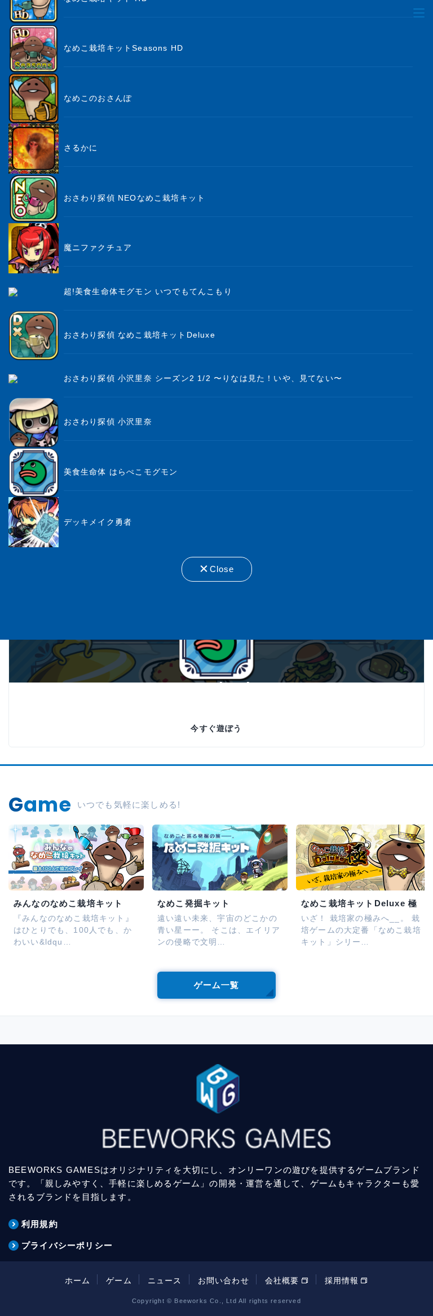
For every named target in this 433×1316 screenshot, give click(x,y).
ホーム (78, 1280)
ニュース (165, 1280)
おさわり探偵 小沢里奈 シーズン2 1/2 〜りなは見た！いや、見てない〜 (203, 378)
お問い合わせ (223, 1280)
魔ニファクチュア (98, 247)
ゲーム (119, 1280)
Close (222, 569)
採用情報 (342, 1280)
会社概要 (282, 1280)
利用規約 (39, 1224)
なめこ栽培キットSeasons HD (124, 47)
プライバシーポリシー (67, 1245)
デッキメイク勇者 (98, 521)
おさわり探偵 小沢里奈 (108, 421)
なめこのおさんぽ (98, 98)
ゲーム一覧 (217, 985)
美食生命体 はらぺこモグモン (121, 471)
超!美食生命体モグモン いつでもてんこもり (148, 291)
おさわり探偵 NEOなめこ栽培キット (135, 197)
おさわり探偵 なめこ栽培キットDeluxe (139, 334)
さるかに (81, 147)
